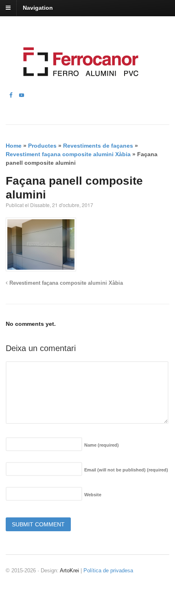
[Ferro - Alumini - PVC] (78, 86)
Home (14, 145)
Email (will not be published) (126, 469)
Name (101, 445)
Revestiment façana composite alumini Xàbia (68, 154)
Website (92, 494)
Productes (42, 145)
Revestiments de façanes (98, 145)
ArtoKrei (69, 570)
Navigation (38, 7)
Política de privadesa (108, 570)
